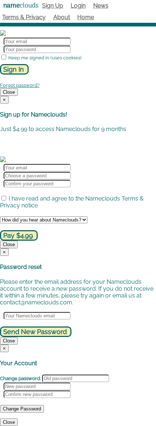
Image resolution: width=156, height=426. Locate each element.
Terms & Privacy (24, 17)
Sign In (13, 69)
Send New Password (35, 332)
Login (78, 5)
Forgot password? (20, 85)
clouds (20, 6)
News (100, 5)
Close (9, 92)
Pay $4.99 (18, 235)
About (61, 17)
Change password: (20, 378)
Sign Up (52, 5)
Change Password (22, 409)
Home (85, 17)
